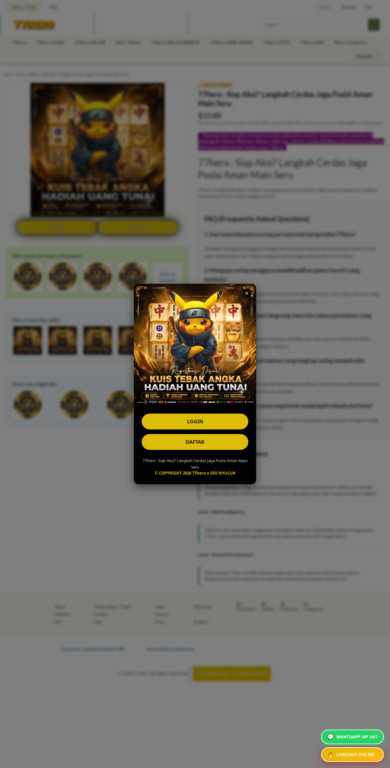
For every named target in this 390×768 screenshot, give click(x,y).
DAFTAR (195, 442)
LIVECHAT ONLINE (351, 755)
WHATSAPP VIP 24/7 (352, 737)
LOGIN (195, 421)
